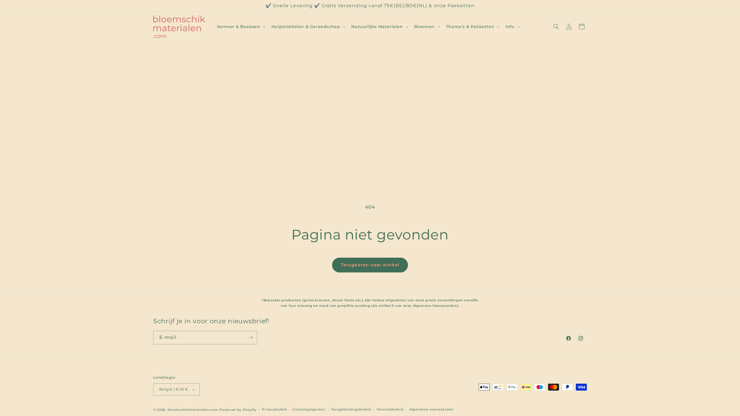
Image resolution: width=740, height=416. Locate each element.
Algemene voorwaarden (431, 409)
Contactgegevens (309, 409)
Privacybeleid (274, 409)
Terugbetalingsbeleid (351, 409)
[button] (240, 27)
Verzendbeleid (390, 409)
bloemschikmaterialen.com (193, 410)
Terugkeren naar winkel (370, 265)
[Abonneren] (250, 337)
